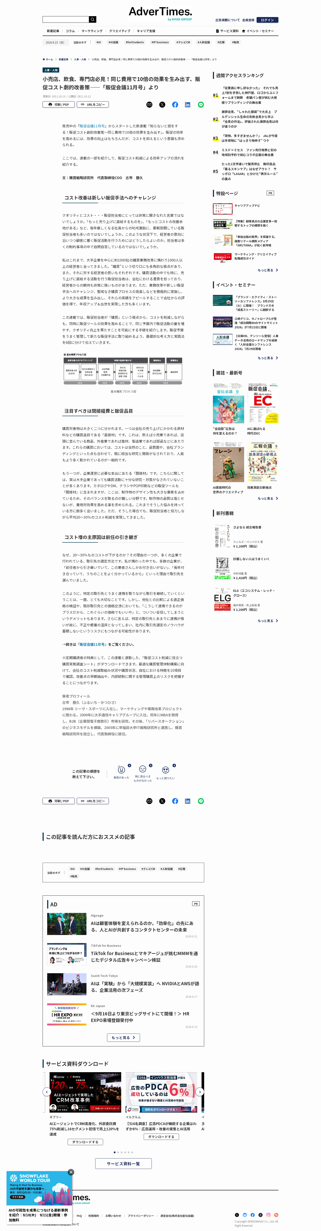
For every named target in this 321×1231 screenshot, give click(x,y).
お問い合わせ (113, 1215)
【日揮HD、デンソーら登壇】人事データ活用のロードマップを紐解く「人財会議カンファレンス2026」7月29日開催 (256, 342)
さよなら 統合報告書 (247, 527)
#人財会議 (204, 42)
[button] (149, 104)
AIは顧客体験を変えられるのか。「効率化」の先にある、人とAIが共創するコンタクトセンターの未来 (142, 926)
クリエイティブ (119, 31)
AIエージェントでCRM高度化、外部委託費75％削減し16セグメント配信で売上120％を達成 (84, 1129)
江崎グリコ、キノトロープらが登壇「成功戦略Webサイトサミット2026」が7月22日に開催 (256, 323)
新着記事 (53, 31)
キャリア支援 (146, 31)
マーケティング (92, 31)
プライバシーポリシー (141, 1215)
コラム (70, 31)
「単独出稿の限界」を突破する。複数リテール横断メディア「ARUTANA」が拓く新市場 (256, 241)
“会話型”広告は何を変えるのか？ (225, 430)
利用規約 (93, 1215)
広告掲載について (228, 20)
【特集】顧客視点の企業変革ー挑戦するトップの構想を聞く (256, 223)
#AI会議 (113, 42)
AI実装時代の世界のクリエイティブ (228, 489)
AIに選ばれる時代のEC (256, 430)
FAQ (79, 1215)
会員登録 (248, 20)
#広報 (220, 42)
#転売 (235, 42)
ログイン (267, 20)
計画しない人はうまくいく (251, 559)
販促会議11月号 (92, 125)
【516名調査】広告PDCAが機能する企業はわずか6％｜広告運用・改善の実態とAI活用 (161, 1126)
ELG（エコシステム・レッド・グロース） (254, 592)
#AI (99, 42)
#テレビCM (183, 42)
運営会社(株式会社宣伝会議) (177, 1215)
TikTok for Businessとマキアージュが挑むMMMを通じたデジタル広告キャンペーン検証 (144, 956)
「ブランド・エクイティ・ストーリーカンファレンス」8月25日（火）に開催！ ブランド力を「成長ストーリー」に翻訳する (256, 303)
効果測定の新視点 (259, 487)
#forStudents (135, 42)
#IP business (160, 42)
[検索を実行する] (92, 19)
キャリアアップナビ (247, 205)
